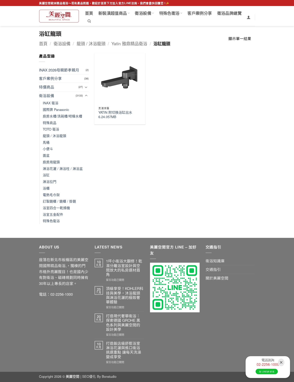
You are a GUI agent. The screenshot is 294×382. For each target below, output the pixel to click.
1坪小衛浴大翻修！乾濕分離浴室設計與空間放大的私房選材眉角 (124, 267)
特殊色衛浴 (169, 13)
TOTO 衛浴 (51, 129)
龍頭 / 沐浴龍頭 (91, 43)
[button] (89, 21)
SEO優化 (89, 376)
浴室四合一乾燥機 (56, 207)
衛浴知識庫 (215, 260)
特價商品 (46, 86)
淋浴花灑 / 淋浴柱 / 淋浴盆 (63, 168)
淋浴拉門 (49, 181)
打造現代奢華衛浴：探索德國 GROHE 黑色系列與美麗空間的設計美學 (123, 322)
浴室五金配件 (53, 214)
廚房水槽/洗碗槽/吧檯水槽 (62, 116)
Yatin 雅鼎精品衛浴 (129, 43)
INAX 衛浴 (50, 103)
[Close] (281, 362)
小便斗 (48, 148)
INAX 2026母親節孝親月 (59, 69)
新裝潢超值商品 (112, 13)
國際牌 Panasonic (56, 109)
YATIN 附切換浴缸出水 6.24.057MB (115, 114)
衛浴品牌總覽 (229, 13)
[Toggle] (86, 87)
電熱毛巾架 (51, 194)
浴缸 (46, 175)
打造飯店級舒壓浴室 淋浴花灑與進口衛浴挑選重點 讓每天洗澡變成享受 (123, 350)
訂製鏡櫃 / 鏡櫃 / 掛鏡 (59, 201)
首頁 (89, 13)
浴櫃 (46, 188)
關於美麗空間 (217, 277)
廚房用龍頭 (51, 162)
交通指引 (213, 269)
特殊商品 (49, 122)
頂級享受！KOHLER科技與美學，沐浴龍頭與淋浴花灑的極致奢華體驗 (124, 295)
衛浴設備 (143, 13)
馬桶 (46, 142)
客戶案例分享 (199, 13)
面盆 (46, 155)
